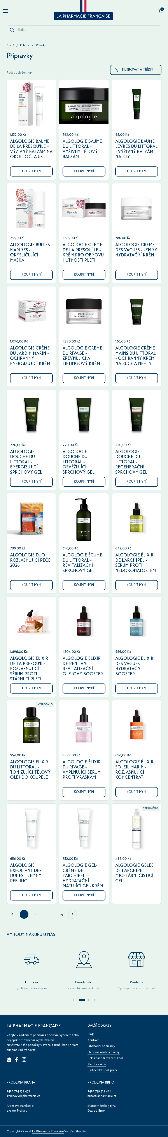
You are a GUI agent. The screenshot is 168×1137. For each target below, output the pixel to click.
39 (63, 914)
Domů (10, 45)
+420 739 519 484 (99, 1091)
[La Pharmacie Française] (82, 11)
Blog (91, 1034)
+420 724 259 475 (18, 1091)
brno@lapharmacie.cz (102, 1096)
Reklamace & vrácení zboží (106, 1058)
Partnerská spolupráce (103, 1070)
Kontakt (93, 1040)
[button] (160, 11)
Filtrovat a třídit (137, 70)
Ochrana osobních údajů (104, 1052)
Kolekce (25, 45)
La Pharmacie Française (48, 1131)
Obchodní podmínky (101, 1046)
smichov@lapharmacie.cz (23, 1096)
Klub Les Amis (97, 1064)
